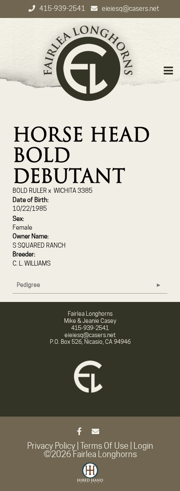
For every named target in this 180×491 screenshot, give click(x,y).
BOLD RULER (30, 190)
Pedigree (28, 284)
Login (143, 446)
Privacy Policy (51, 446)
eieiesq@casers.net (130, 9)
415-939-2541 (63, 9)
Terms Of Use (104, 446)
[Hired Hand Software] (90, 476)
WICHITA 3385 (73, 190)
